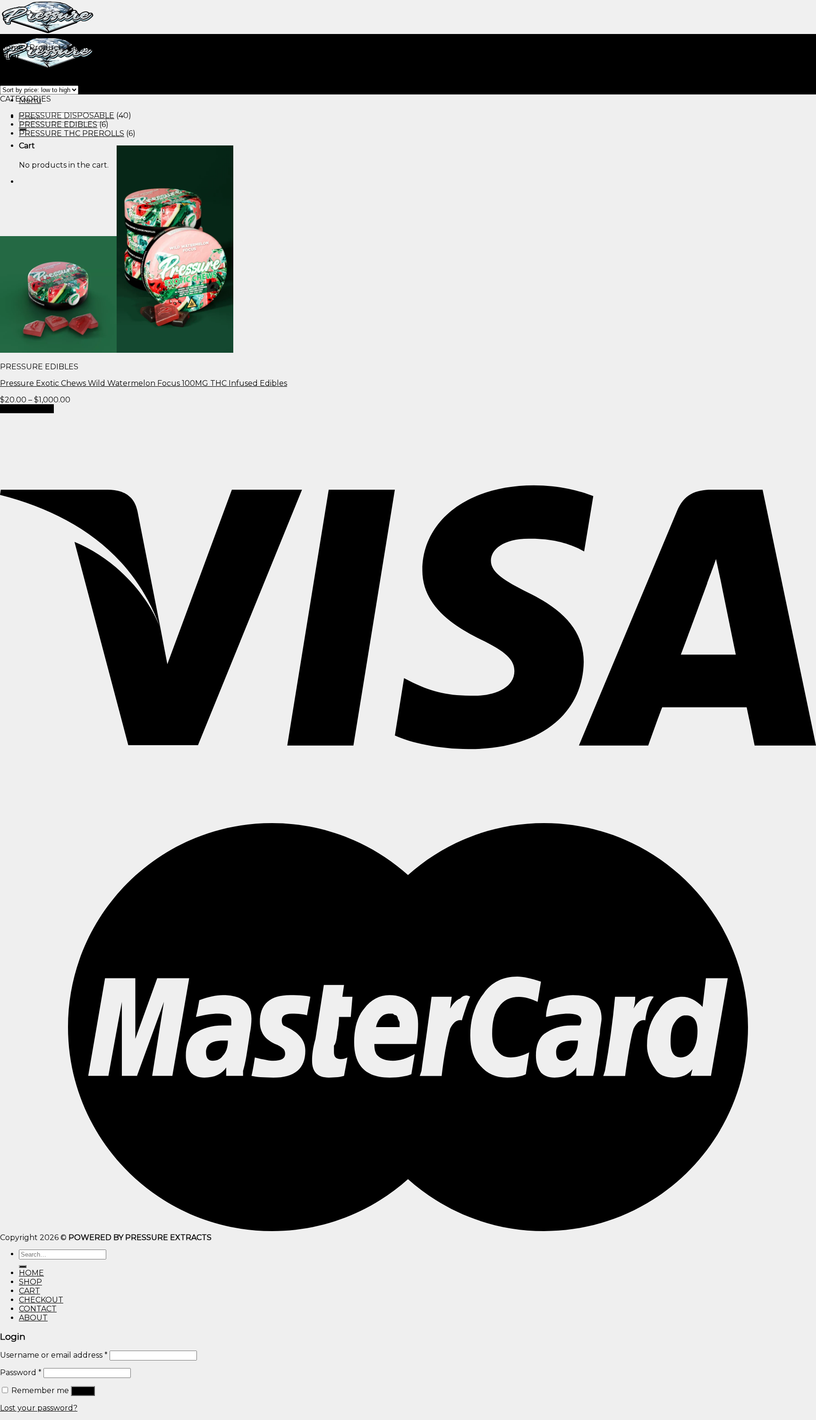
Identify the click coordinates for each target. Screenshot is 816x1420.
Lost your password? (38, 1407)
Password (21, 1372)
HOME (31, 1272)
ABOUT (33, 1317)
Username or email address (54, 1355)
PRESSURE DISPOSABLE (66, 115)
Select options (27, 408)
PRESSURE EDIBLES (58, 124)
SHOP (30, 1281)
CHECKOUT (41, 1299)
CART (29, 1290)
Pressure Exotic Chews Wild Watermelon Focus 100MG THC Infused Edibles (143, 383)
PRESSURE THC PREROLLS (71, 133)
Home (11, 47)
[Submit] (22, 1266)
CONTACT (38, 1308)
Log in (83, 1390)
